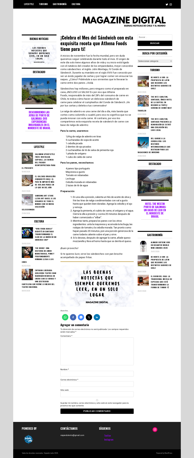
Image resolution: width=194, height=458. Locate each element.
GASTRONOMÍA (60, 4)
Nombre (64, 369)
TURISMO (43, 4)
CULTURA (76, 4)
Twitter (107, 435)
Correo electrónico (69, 380)
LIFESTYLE (29, 4)
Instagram (108, 439)
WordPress (168, 453)
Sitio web (64, 390)
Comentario (66, 336)
